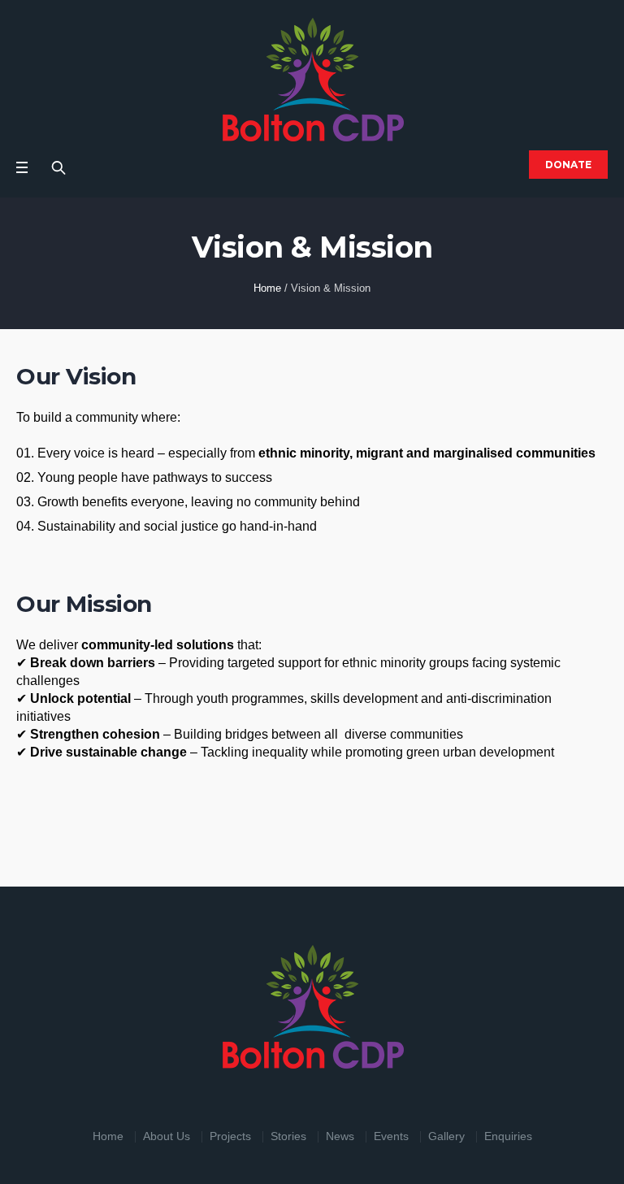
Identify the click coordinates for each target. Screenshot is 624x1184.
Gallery (446, 1136)
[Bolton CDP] (312, 79)
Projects (230, 1136)
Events (391, 1136)
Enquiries (508, 1136)
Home (267, 288)
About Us (166, 1136)
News (340, 1136)
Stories (288, 1136)
